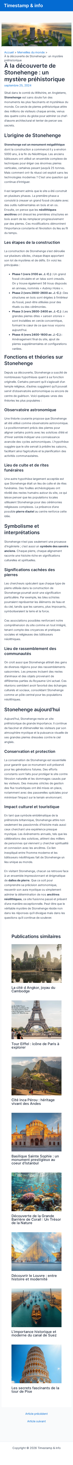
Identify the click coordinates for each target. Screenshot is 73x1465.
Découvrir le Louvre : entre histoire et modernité (34, 1277)
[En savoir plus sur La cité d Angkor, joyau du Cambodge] (36, 963)
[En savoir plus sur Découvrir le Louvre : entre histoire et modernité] (36, 1251)
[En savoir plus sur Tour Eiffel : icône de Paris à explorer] (36, 1019)
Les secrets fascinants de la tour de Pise (35, 1389)
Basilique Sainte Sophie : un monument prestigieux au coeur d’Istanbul (35, 1159)
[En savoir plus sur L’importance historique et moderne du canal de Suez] (36, 1307)
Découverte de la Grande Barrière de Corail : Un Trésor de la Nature (36, 1219)
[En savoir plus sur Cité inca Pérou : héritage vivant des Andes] (36, 1076)
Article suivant (36, 1421)
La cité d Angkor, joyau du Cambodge (33, 989)
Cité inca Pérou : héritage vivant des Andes (33, 1101)
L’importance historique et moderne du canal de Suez (34, 1333)
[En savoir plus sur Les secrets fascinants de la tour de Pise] (36, 1363)
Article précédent (36, 1413)
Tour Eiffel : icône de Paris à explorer (35, 1045)
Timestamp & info (23, 5)
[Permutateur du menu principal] (65, 6)
